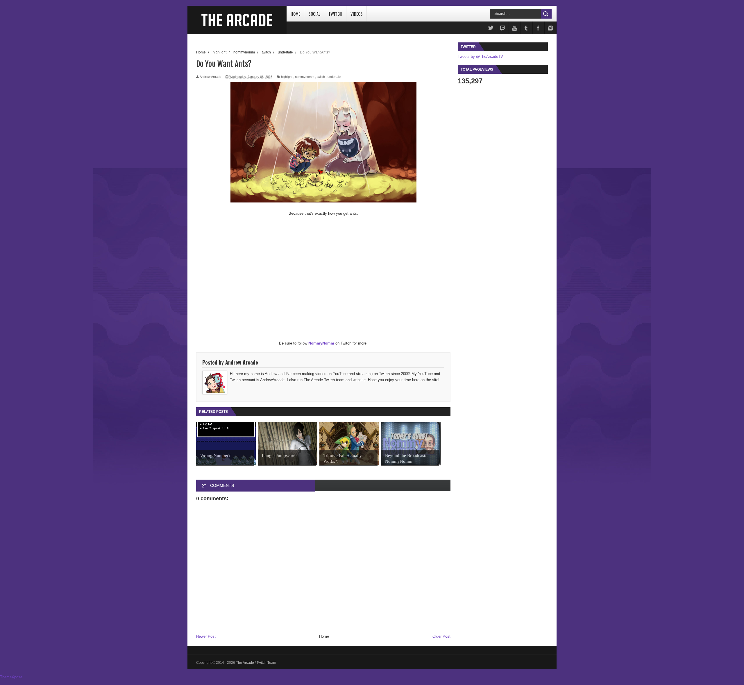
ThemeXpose (11, 677)
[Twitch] (503, 28)
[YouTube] (515, 28)
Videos (356, 13)
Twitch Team (266, 663)
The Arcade (245, 663)
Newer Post (206, 636)
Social (314, 13)
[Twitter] (491, 28)
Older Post (441, 636)
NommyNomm (321, 343)
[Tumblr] (526, 28)
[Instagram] (550, 28)
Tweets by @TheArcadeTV (480, 56)
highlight (286, 76)
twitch (321, 76)
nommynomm (304, 76)
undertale (334, 76)
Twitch (335, 13)
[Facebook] (538, 28)
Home (295, 13)
